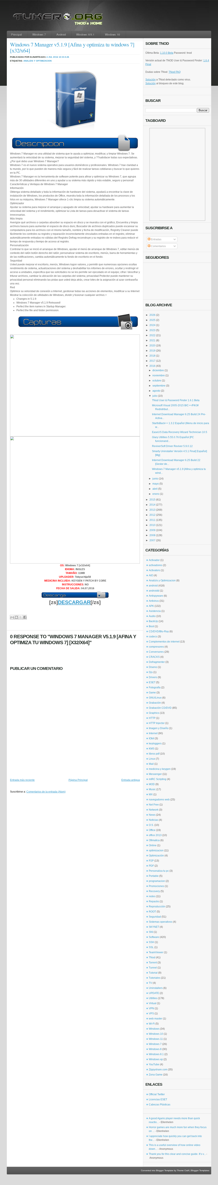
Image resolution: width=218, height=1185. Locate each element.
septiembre (158, 385)
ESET (152, 682)
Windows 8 (155, 1049)
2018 (152, 355)
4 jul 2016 (52, 57)
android (153, 585)
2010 (152, 525)
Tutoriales (154, 977)
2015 (152, 499)
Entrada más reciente (22, 780)
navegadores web (159, 799)
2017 (152, 360)
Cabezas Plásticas (159, 1104)
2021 (152, 340)
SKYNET (154, 926)
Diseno (153, 667)
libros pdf (154, 753)
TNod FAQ (175, 71)
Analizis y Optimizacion (37, 61)
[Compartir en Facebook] (25, 617)
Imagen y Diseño (158, 728)
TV (150, 982)
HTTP (152, 718)
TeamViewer (156, 952)
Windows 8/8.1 (85, 34)
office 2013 (155, 835)
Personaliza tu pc (159, 870)
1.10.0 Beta (166, 52)
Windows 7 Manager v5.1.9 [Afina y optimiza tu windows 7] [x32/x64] (72, 47)
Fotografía (155, 687)
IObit (151, 738)
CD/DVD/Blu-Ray (159, 631)
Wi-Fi (152, 1023)
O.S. (151, 825)
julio (154, 395)
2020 (152, 345)
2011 (152, 520)
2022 (152, 335)
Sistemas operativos (160, 921)
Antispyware (156, 595)
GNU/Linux (155, 697)
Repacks (154, 901)
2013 (152, 509)
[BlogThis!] (16, 617)
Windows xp (156, 1059)
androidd (154, 590)
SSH (151, 942)
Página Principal (78, 780)
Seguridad (155, 916)
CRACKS (154, 656)
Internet (153, 733)
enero (155, 493)
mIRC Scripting (157, 779)
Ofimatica (154, 840)
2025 (152, 320)
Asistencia (155, 611)
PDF (151, 865)
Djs (151, 672)
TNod (152, 957)
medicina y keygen (160, 769)
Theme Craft (183, 1170)
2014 (152, 504)
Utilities (153, 998)
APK (151, 605)
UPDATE (154, 993)
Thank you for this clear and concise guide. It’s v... (177, 1154)
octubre (156, 380)
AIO (151, 575)
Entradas (155, 239)
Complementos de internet (164, 641)
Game (152, 692)
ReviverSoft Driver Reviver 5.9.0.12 (172, 446)
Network (153, 809)
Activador (154, 560)
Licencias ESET (158, 1099)
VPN (151, 1008)
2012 (152, 514)
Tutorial (153, 972)
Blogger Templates (200, 1170)
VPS (151, 1013)
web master (155, 1018)
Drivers (153, 677)
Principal (16, 34)
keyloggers (155, 743)
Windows (154, 1028)
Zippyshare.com (158, 1069)
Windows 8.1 (156, 1054)
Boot (151, 626)
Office (152, 830)
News (152, 814)
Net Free (154, 804)
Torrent (153, 962)
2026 (152, 314)
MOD (152, 784)
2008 (152, 535)
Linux (152, 758)
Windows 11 (156, 1038)
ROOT (152, 911)
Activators (154, 570)
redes (152, 896)
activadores (155, 565)
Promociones (156, 886)
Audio (152, 616)
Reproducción (157, 906)
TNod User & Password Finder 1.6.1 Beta (175, 400)
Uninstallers (156, 988)
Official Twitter (157, 1094)
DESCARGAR (74, 602)
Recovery (154, 891)
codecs (153, 636)
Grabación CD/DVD (160, 707)
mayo (155, 483)
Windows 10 (112, 34)
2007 (152, 540)
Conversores (156, 651)
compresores (156, 646)
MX (151, 794)
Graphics (154, 712)
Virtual (152, 1003)
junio (155, 478)
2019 (152, 350)
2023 (152, 330)
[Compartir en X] (20, 617)
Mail (151, 763)
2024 (152, 325)
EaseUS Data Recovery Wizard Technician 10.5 (179, 432)
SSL (151, 947)
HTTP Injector (157, 723)
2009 (152, 530)
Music (152, 789)
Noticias (153, 819)
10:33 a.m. (64, 57)
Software (154, 937)
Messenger (155, 774)
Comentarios (158, 246)
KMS (151, 748)
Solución (150, 79)
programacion (157, 881)
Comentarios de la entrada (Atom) (46, 791)
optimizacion (156, 850)
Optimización (156, 855)
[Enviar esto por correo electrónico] (12, 617)
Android (61, 34)
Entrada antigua (130, 780)
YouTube (154, 1064)
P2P (151, 860)
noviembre (158, 375)
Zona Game (155, 1074)
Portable (154, 875)
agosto (156, 390)
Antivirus (154, 600)
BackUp (153, 621)
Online (152, 845)
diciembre (158, 370)
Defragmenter (157, 662)
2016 (152, 365)
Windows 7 (39, 34)
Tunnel (153, 967)
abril (155, 488)
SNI (151, 932)
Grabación (155, 702)
